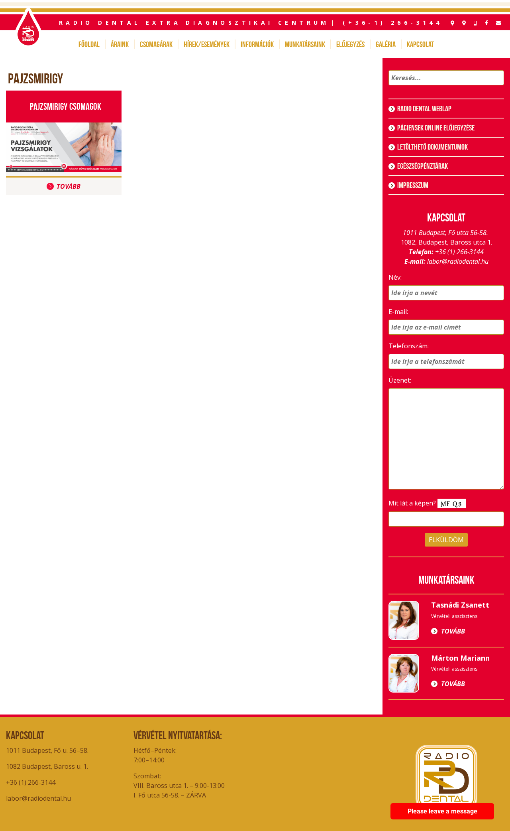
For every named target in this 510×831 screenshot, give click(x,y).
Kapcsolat (420, 44)
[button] (497, 88)
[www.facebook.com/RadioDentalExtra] (486, 23)
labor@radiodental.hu (457, 261)
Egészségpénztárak (422, 166)
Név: (395, 277)
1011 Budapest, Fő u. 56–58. (47, 750)
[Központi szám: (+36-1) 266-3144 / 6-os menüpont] (475, 23)
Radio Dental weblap (424, 108)
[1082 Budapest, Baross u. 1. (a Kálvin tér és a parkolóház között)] (452, 23)
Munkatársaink (305, 44)
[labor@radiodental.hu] (498, 23)
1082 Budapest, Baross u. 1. (48, 766)
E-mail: (398, 311)
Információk (257, 44)
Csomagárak (156, 44)
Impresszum (412, 185)
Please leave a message (442, 811)
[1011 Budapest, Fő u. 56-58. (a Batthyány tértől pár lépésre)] (464, 23)
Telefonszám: (408, 345)
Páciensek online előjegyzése (436, 127)
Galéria (386, 44)
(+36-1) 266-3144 (392, 22)
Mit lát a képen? (412, 503)
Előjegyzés (350, 44)
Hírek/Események (207, 44)
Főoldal (89, 44)
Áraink (120, 44)
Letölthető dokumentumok (432, 146)
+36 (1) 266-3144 (459, 251)
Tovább (68, 186)
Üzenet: (399, 380)
